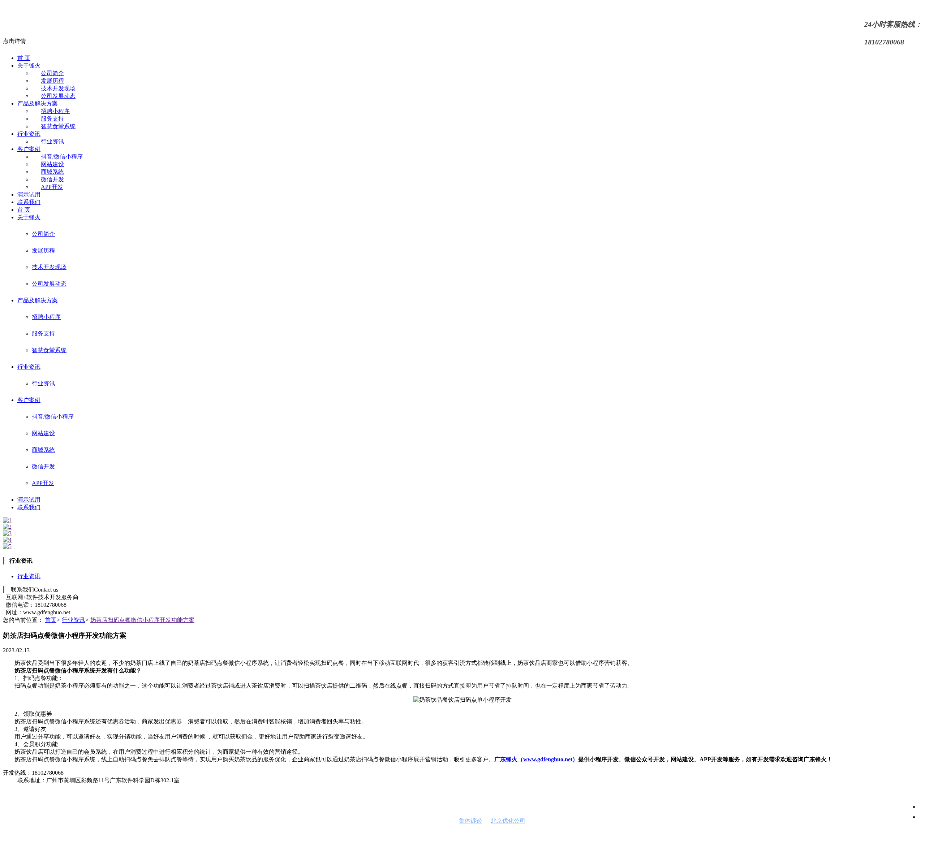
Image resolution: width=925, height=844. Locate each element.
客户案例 (28, 149)
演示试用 (28, 194)
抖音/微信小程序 (62, 156)
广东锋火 (276, 834)
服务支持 (52, 119)
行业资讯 (28, 134)
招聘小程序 (55, 111)
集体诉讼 (470, 821)
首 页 (23, 58)
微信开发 (52, 179)
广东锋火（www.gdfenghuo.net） (536, 759)
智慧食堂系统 (58, 126)
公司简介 (52, 73)
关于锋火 (28, 65)
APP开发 (52, 187)
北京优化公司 (508, 821)
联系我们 (28, 202)
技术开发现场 (58, 88)
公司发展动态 (58, 96)
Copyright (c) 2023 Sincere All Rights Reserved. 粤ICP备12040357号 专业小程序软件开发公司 (116, 834)
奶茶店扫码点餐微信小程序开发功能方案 (142, 620)
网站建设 (52, 164)
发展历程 (52, 81)
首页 (50, 620)
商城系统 (52, 172)
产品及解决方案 (37, 103)
